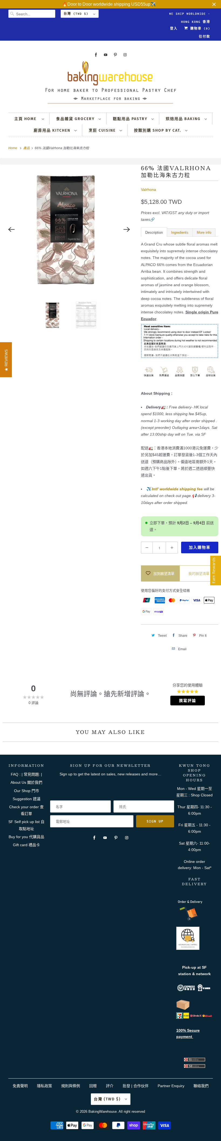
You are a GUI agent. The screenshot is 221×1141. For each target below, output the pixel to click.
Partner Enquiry (171, 1086)
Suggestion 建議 (26, 799)
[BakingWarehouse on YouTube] (105, 55)
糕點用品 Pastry (131, 119)
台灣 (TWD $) (77, 13)
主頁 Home (26, 119)
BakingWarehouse (102, 1112)
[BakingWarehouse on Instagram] (125, 55)
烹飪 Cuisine (103, 130)
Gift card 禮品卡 (26, 845)
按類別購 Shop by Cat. (158, 130)
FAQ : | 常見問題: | (26, 774)
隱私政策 (44, 1086)
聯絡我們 (201, 1086)
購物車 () (199, 28)
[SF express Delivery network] (183, 1009)
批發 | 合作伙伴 (136, 1086)
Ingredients (179, 232)
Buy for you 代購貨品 (26, 837)
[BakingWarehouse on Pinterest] (115, 55)
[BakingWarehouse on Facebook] (95, 55)
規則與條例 (70, 1086)
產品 (26, 148)
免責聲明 (21, 1086)
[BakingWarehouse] (110, 84)
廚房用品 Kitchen (53, 130)
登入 (174, 28)
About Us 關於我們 (26, 782)
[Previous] (11, 229)
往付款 (204, 36)
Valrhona (148, 189)
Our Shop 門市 (26, 791)
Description (154, 232)
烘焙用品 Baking (184, 119)
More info (204, 232)
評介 (109, 1086)
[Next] (127, 229)
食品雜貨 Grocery (76, 119)
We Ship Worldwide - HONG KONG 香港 (189, 15)
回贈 (93, 1086)
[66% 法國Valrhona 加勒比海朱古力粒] (69, 229)
